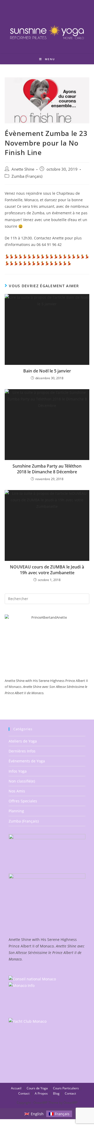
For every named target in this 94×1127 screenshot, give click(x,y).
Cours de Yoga (37, 1088)
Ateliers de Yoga (23, 741)
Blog (56, 1093)
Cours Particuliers (66, 1088)
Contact (24, 1093)
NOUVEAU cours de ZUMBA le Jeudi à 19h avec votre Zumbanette (47, 570)
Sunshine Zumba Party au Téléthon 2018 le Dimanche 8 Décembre (47, 469)
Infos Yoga (18, 771)
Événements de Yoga (27, 760)
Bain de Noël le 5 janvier (47, 371)
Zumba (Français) (26, 176)
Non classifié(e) (22, 781)
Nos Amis (17, 791)
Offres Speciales (23, 800)
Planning (16, 810)
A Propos (41, 1093)
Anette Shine (22, 169)
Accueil (16, 1088)
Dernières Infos (22, 751)
